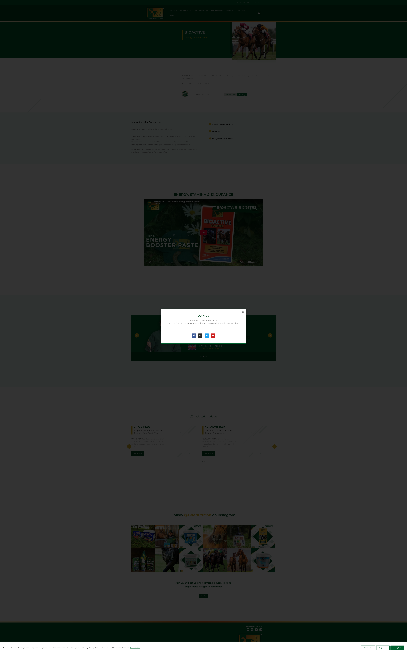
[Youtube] (213, 335)
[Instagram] (200, 335)
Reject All (383, 648)
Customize (368, 648)
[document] (203, 326)
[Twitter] (207, 335)
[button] (243, 312)
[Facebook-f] (194, 335)
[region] (203, 647)
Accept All (397, 648)
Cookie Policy (135, 648)
